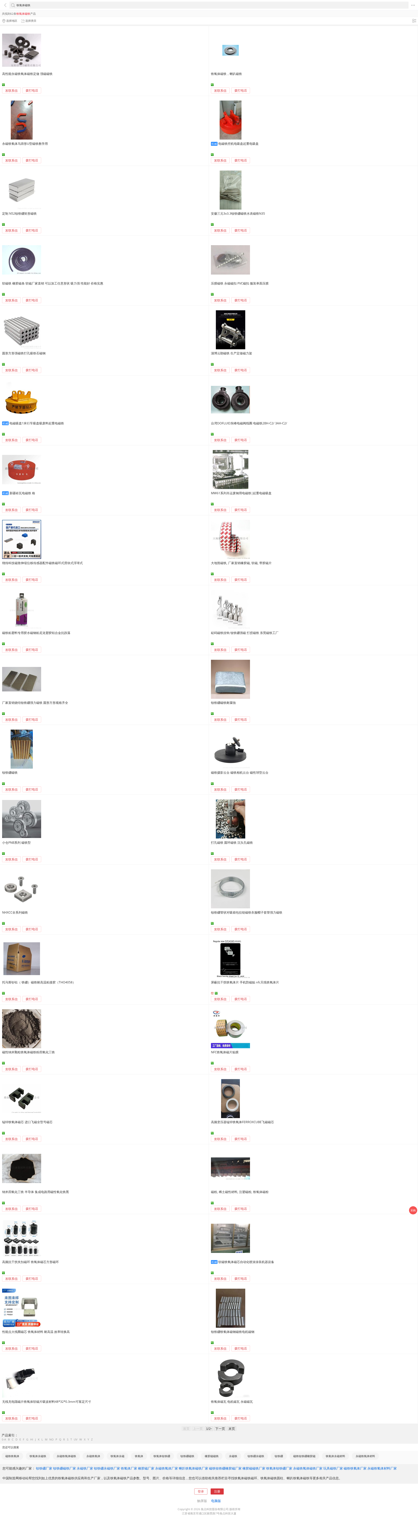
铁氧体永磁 (117, 1456)
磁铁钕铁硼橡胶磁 (304, 1456)
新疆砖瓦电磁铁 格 (22, 493)
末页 (231, 1428)
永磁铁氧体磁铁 (66, 1456)
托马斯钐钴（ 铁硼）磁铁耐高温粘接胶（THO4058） (39, 982)
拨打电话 (32, 90)
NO (51, 1439)
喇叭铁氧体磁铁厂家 (193, 1468)
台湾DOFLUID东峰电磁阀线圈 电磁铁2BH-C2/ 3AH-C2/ (249, 423)
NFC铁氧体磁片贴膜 (225, 1052)
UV (75, 1439)
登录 (201, 1491)
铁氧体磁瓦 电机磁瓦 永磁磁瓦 (232, 1401)
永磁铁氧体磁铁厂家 (307, 1468)
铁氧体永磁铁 (38, 1456)
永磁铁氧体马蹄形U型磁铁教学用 (25, 144)
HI (31, 1439)
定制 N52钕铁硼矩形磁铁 (19, 213)
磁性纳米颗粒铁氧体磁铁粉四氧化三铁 (28, 1052)
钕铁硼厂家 (44, 1468)
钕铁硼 (279, 1456)
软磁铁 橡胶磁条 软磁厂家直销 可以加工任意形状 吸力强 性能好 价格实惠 (52, 283)
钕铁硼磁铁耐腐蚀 (223, 703)
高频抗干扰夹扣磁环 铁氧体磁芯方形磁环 (30, 1262)
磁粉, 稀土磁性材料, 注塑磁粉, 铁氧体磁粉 (240, 1192)
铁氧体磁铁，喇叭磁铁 (226, 74)
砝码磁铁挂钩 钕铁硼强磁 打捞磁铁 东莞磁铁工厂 (245, 633)
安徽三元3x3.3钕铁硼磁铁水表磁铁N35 (238, 213)
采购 (413, 1210)
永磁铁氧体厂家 (166, 1468)
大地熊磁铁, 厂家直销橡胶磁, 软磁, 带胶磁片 (241, 563)
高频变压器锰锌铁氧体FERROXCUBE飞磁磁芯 (242, 1122)
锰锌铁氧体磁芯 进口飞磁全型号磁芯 (27, 1122)
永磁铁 (233, 1456)
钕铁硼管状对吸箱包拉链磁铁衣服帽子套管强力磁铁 (246, 912)
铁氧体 (139, 1456)
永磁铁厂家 (85, 1468)
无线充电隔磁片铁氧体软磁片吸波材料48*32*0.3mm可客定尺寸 (46, 1401)
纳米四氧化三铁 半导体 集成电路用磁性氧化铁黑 (35, 1192)
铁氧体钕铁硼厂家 (279, 1468)
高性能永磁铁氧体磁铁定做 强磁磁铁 (27, 74)
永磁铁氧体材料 (365, 1456)
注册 (217, 1491)
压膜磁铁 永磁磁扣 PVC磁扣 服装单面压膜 (240, 283)
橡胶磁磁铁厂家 (253, 1468)
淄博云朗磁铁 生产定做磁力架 (231, 353)
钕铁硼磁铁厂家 (64, 1468)
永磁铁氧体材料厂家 (382, 1468)
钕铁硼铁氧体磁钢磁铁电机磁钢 (232, 1332)
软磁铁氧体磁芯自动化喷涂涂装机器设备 (246, 1262)
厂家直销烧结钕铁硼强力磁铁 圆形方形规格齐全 (35, 703)
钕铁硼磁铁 (10, 772)
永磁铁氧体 (93, 1456)
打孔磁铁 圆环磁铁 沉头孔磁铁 (232, 842)
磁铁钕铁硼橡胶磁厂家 (225, 1468)
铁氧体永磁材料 (335, 1456)
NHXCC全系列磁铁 (15, 912)
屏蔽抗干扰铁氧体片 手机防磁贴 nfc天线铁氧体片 (245, 982)
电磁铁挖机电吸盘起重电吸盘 (238, 144)
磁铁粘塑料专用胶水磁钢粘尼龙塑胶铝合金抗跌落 (36, 633)
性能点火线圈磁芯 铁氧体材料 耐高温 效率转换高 (36, 1332)
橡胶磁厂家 (146, 1468)
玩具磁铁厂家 (333, 1468)
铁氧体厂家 (129, 1468)
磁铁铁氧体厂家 (355, 1468)
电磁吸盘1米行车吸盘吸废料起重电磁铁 (36, 423)
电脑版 (216, 1500)
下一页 (220, 1428)
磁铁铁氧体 (12, 1456)
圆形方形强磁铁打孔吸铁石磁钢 (24, 353)
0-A (4, 1439)
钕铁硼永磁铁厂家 (107, 1468)
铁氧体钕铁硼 (161, 1456)
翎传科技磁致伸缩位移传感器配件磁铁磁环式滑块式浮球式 (42, 563)
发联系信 (11, 90)
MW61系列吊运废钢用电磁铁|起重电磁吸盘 (241, 493)
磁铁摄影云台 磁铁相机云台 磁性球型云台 (239, 772)
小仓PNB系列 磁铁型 (16, 842)
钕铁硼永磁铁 (256, 1456)
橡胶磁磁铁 (212, 1456)
